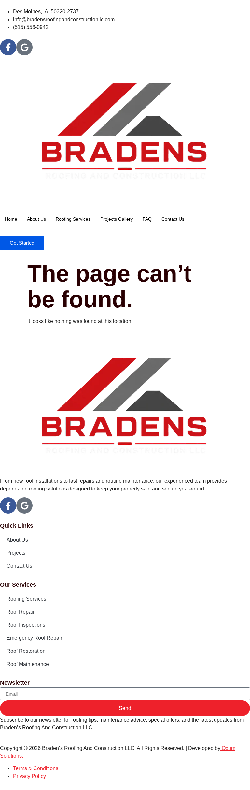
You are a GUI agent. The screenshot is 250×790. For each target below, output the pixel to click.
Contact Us (172, 219)
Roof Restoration (26, 651)
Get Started (22, 243)
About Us (36, 219)
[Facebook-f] (8, 47)
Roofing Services (73, 219)
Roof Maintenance (28, 664)
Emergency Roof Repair (34, 638)
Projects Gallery (116, 219)
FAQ (147, 219)
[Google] (24, 47)
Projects (16, 553)
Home (11, 219)
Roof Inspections (26, 625)
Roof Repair (21, 612)
